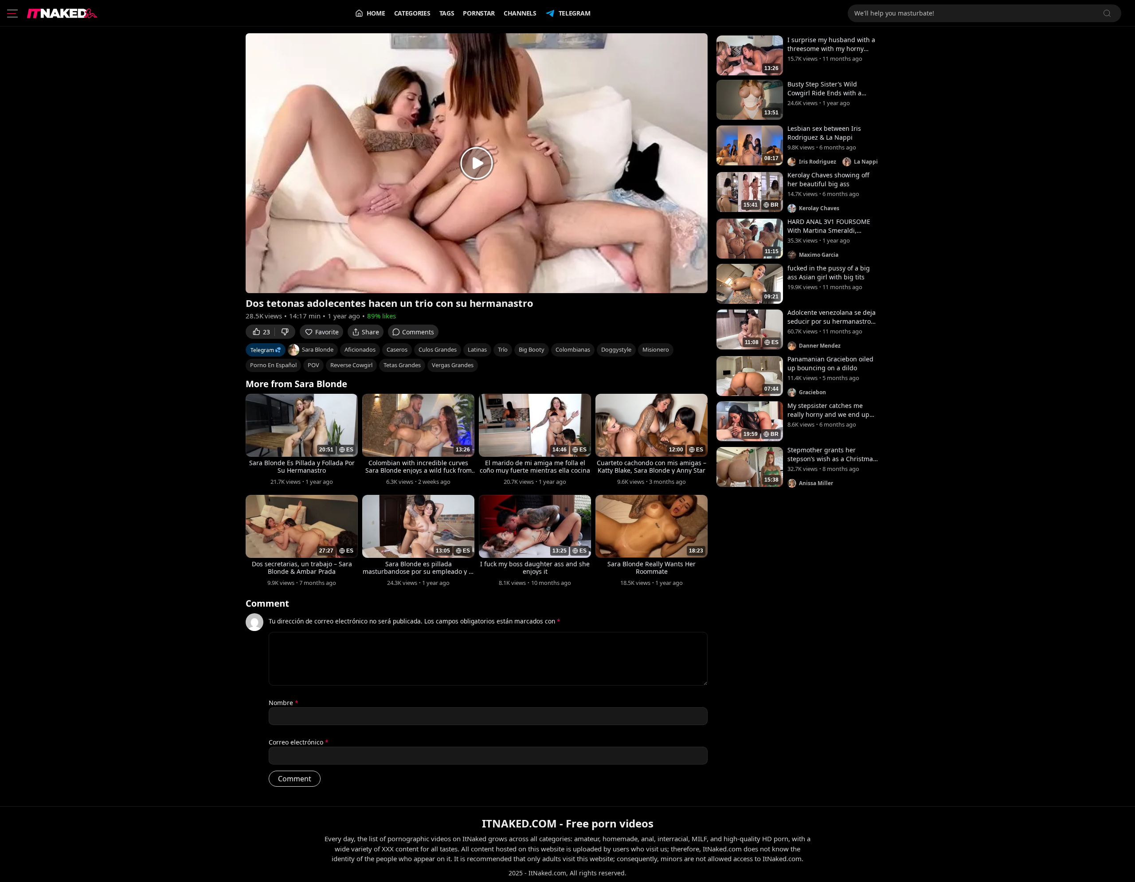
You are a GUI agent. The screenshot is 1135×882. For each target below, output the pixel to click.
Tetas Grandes (402, 365)
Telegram (575, 13)
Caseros (397, 349)
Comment (267, 603)
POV (313, 365)
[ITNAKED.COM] (62, 13)
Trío (503, 349)
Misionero (655, 349)
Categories (412, 13)
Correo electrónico (299, 742)
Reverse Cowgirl (351, 365)
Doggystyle (616, 349)
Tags (446, 13)
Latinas (477, 349)
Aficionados (360, 349)
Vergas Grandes (453, 365)
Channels (520, 13)
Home (376, 13)
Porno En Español (273, 365)
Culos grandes (438, 349)
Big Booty (531, 349)
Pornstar (479, 13)
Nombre (283, 702)
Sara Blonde (317, 349)
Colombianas (573, 349)
